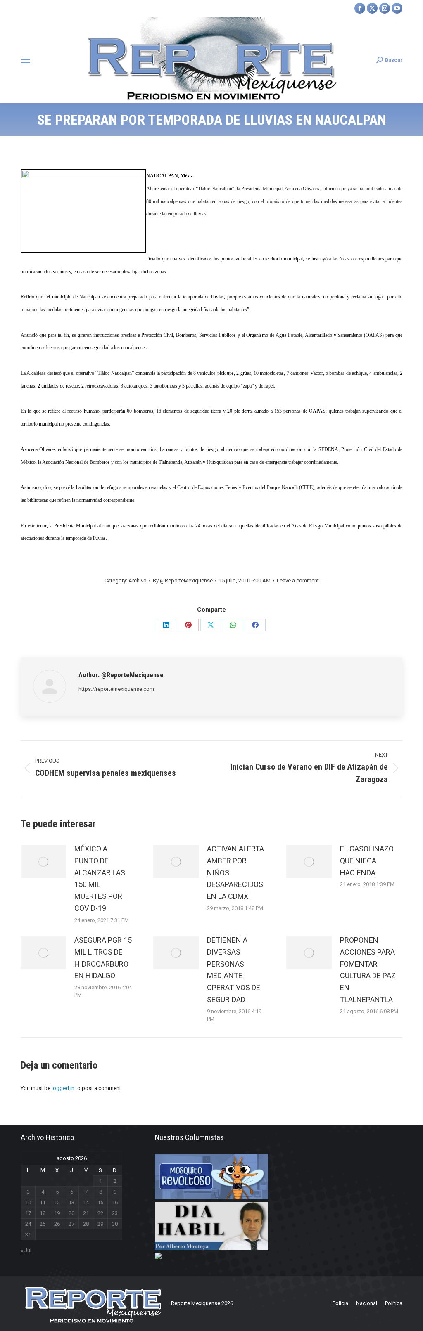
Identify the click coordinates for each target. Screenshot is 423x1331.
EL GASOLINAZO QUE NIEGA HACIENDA (367, 860)
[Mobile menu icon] (26, 60)
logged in (63, 1088)
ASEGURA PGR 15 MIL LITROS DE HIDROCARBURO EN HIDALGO (103, 958)
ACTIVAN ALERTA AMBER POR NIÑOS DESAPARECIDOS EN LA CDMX (235, 872)
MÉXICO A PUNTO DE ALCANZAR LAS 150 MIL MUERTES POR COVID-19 (99, 878)
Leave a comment (298, 580)
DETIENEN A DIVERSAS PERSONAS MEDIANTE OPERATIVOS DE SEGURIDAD (233, 970)
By (183, 580)
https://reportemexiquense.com (116, 689)
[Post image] (43, 861)
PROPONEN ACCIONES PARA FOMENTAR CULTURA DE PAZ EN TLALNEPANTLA (368, 970)
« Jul (26, 1250)
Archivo (137, 580)
